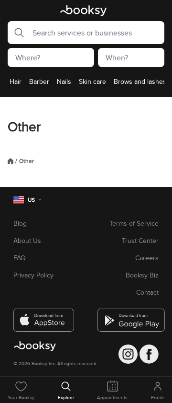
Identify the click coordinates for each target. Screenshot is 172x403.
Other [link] (26, 161)
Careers (147, 258)
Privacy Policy (33, 275)
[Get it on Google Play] (128, 316)
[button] (16, 32)
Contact (147, 292)
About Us (27, 240)
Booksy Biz (142, 275)
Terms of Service (134, 223)
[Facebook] (149, 354)
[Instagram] (128, 354)
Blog (20, 223)
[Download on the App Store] (44, 316)
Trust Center (140, 240)
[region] (86, 84)
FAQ (19, 258)
